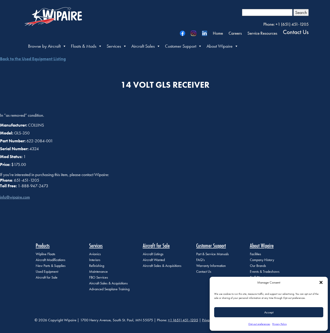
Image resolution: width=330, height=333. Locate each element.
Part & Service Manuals (212, 254)
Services (114, 46)
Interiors (94, 259)
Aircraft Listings (153, 254)
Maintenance (98, 271)
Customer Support (180, 46)
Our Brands (258, 265)
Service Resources (262, 33)
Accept (268, 312)
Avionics (95, 254)
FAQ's (200, 259)
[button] (321, 282)
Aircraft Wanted (154, 259)
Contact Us (296, 31)
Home (218, 33)
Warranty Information (211, 265)
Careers (235, 33)
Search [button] (301, 12)
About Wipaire (220, 46)
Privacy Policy (279, 324)
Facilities (255, 254)
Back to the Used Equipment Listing (33, 59)
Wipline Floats (45, 254)
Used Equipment (47, 271)
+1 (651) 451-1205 (183, 319)
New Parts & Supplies (51, 265)
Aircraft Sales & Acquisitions (108, 283)
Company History (262, 259)
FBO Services (98, 277)
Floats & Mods (83, 46)
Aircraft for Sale (46, 277)
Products (43, 245)
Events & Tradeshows (264, 271)
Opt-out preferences (259, 324)
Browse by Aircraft (44, 46)
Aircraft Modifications (50, 259)
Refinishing (96, 265)
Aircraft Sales (143, 46)
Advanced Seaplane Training (109, 289)
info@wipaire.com (15, 197)
